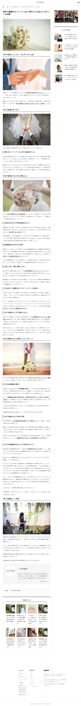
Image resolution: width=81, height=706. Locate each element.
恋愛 (30, 676)
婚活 (19, 590)
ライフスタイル (33, 686)
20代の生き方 (15, 590)
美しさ (31, 683)
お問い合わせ (21, 676)
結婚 (7, 590)
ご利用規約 (21, 683)
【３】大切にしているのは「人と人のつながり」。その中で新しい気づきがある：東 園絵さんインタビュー (55, 675)
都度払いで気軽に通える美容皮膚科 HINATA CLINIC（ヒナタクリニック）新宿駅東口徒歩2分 (23, 691)
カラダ (31, 681)
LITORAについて (22, 673)
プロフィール (43, 581)
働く (30, 673)
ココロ (31, 678)
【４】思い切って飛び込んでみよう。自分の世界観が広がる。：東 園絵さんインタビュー (55, 680)
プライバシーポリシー (23, 679)
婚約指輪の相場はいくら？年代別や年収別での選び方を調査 (26, 412)
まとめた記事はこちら (35, 560)
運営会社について (22, 685)
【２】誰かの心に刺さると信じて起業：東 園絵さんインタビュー (54, 684)
